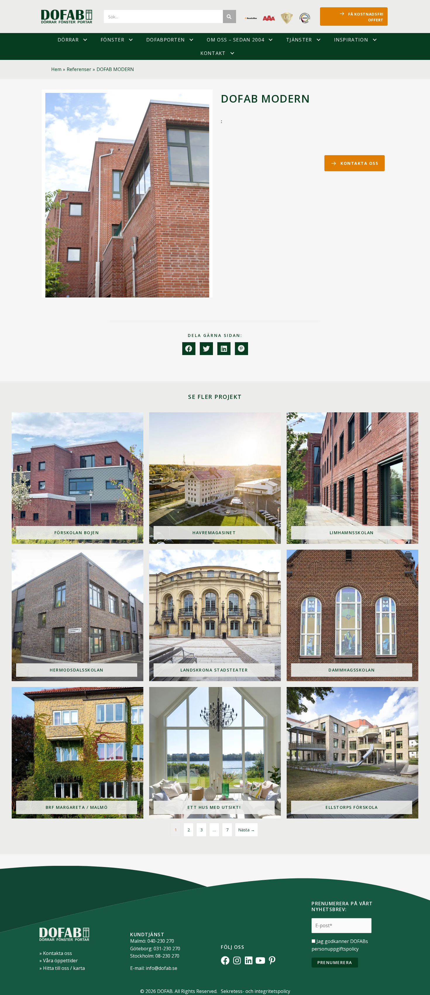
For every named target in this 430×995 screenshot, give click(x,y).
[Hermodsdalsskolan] (77, 615)
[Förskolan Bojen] (77, 478)
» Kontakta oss (55, 953)
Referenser (79, 69)
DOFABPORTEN (165, 40)
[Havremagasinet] (215, 478)
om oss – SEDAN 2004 (235, 40)
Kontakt (213, 53)
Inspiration (351, 40)
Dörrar (68, 40)
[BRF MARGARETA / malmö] (77, 753)
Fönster (112, 40)
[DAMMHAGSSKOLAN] (352, 615)
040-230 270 (160, 941)
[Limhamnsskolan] (352, 478)
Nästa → (246, 830)
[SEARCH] (229, 16)
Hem (56, 69)
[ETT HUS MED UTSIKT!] (215, 753)
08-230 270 (167, 956)
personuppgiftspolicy (335, 949)
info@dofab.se (161, 968)
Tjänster (299, 40)
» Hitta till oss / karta (62, 968)
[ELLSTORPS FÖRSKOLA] (352, 753)
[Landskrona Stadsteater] (215, 615)
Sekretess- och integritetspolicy (255, 991)
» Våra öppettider (58, 960)
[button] (85, 39)
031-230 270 (167, 948)
